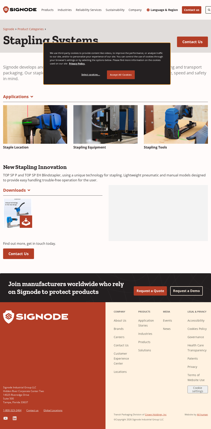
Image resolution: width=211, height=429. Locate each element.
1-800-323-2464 (12, 410)
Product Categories (31, 29)
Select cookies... (90, 74)
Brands (119, 329)
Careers (119, 337)
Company (135, 9)
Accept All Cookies (120, 74)
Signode (8, 29)
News (167, 329)
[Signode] (19, 9)
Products (47, 9)
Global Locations (52, 410)
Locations (120, 372)
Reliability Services (89, 9)
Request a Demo (186, 291)
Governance (196, 337)
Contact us (191, 10)
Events (167, 320)
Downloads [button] (14, 190)
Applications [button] (16, 96)
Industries (65, 9)
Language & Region (164, 10)
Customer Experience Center (121, 358)
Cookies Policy (197, 329)
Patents (193, 358)
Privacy (192, 367)
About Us (120, 320)
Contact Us (195, 41)
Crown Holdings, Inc (155, 414)
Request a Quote (150, 291)
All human (202, 414)
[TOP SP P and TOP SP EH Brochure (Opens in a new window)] (17, 213)
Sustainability (115, 9)
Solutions (144, 350)
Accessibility (196, 320)
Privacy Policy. (77, 63)
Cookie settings (197, 389)
